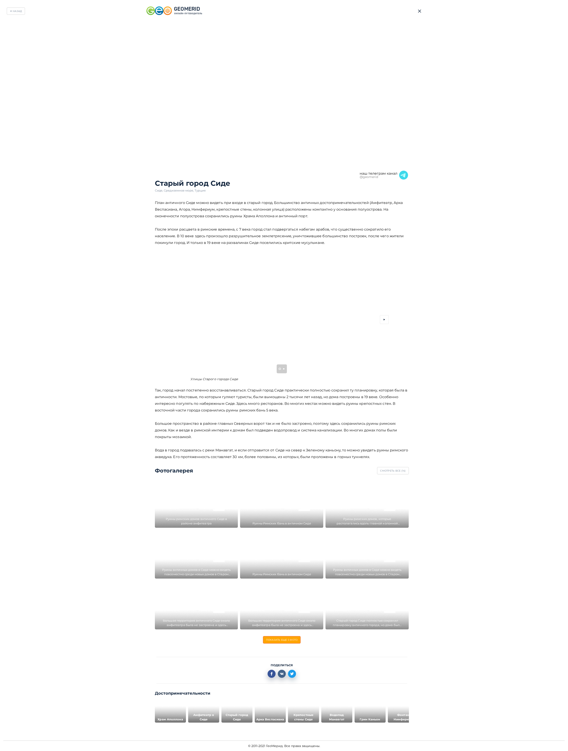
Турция (200, 190)
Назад (17, 11)
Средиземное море (179, 190)
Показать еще (282, 639)
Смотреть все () (393, 470)
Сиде (159, 190)
